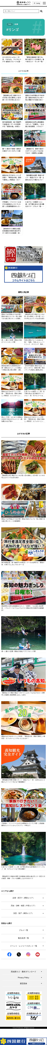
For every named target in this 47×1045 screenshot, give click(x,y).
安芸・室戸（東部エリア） (28, 913)
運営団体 (31, 983)
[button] (41, 11)
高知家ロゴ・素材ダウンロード (26, 972)
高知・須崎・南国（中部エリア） (27, 906)
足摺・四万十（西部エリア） (28, 898)
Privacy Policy (30, 978)
